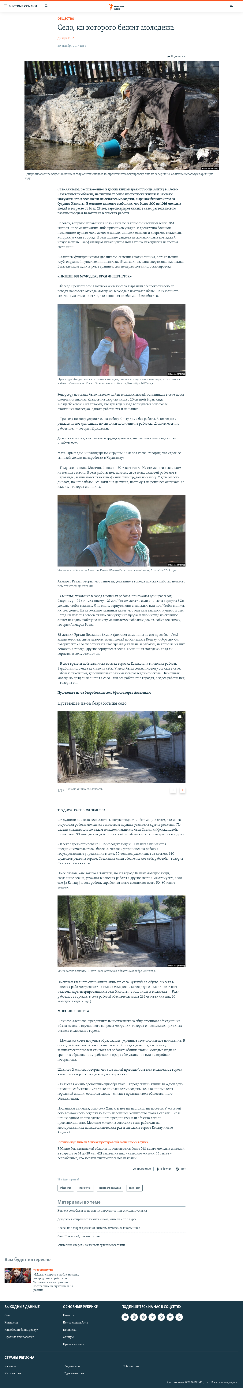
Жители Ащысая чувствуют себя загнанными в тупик (112, 1142)
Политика (70, 1329)
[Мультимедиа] (231, 6)
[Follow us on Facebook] (143, 1317)
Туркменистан (43, 1270)
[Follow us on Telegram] (152, 1317)
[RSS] (179, 1317)
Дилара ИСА (66, 38)
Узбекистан (131, 1366)
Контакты (11, 1322)
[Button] (176, 56)
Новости (68, 1315)
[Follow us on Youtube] (125, 1317)
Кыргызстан (13, 1373)
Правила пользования (19, 1337)
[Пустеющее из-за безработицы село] (121, 747)
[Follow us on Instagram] (134, 1317)
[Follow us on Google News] (170, 1317)
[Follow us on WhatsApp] (161, 1317)
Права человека (73, 1344)
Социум (68, 1337)
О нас (8, 1315)
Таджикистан (73, 1366)
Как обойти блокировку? (21, 1329)
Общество (66, 19)
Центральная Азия (75, 1322)
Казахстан (11, 1366)
